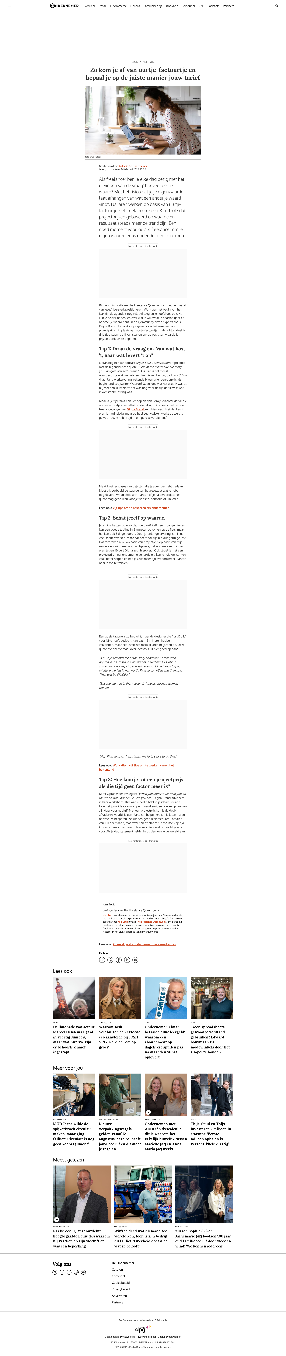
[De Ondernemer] (64, 5)
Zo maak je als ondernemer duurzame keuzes (144, 944)
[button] (146, 1337)
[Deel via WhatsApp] (110, 960)
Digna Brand (136, 409)
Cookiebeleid (112, 1337)
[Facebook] (69, 1272)
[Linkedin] (62, 1272)
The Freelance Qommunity (151, 921)
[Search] (277, 6)
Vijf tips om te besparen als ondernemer (141, 508)
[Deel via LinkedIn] (135, 960)
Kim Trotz (108, 915)
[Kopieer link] (102, 960)
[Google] (54, 1272)
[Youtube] (83, 1272)
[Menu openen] (9, 6)
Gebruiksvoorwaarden (169, 1337)
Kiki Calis (123, 921)
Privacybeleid (127, 1337)
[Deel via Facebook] (119, 960)
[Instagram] (76, 1272)
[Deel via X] (127, 960)
